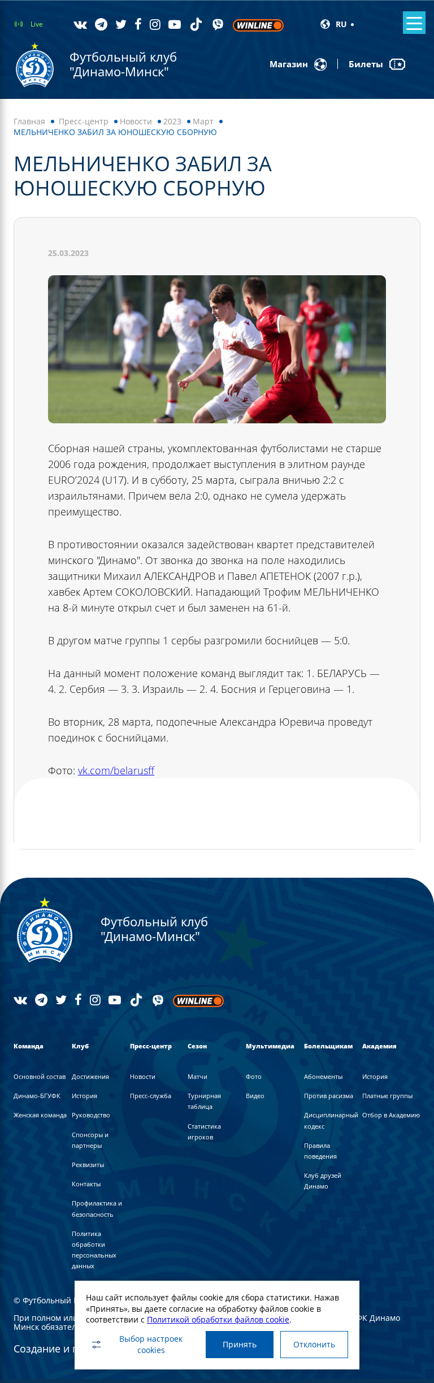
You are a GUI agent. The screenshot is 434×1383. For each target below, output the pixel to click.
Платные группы (387, 1095)
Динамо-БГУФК (37, 1095)
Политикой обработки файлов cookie (218, 1319)
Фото (254, 1076)
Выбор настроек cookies (151, 1344)
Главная (29, 121)
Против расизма (328, 1095)
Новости (136, 121)
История (84, 1095)
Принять (240, 1344)
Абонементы (323, 1076)
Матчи (197, 1076)
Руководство (91, 1115)
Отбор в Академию (391, 1115)
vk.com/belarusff (116, 770)
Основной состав (40, 1076)
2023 (172, 121)
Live (37, 24)
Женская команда (40, 1115)
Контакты (86, 1184)
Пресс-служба (150, 1095)
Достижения (90, 1076)
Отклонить (314, 1344)
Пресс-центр (83, 121)
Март (203, 121)
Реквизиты (88, 1164)
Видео (255, 1095)
